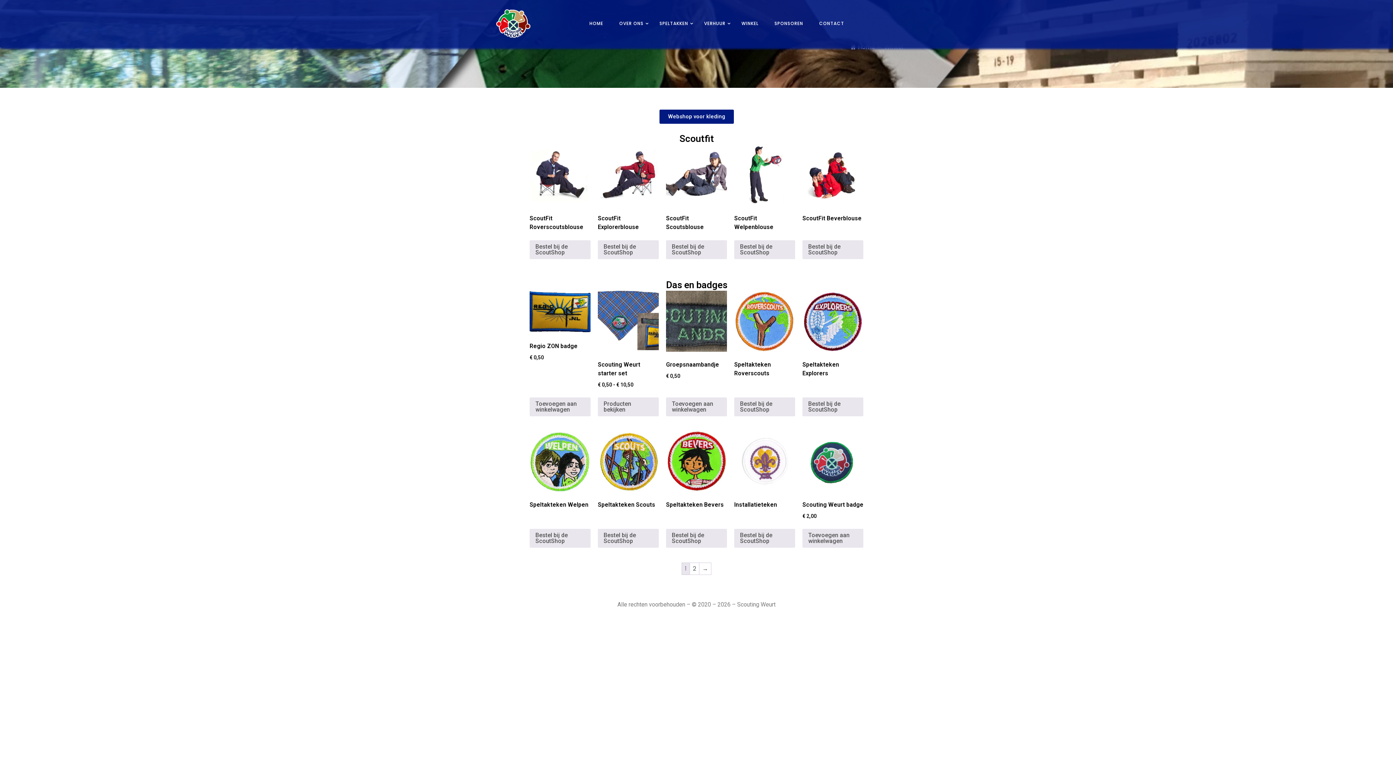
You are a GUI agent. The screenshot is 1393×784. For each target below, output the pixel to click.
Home (596, 23)
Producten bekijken (617, 406)
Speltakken (673, 23)
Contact (831, 23)
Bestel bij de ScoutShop (551, 249)
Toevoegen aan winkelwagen (556, 406)
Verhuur (715, 23)
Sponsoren (788, 23)
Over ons (631, 23)
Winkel (750, 23)
